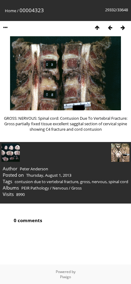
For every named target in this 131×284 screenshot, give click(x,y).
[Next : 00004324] (122, 27)
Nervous (60, 188)
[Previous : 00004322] (110, 27)
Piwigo (65, 276)
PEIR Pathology (35, 188)
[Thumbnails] (97, 27)
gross (85, 181)
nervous (99, 181)
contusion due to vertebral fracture (46, 181)
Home (10, 10)
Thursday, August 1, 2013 (48, 175)
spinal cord (118, 181)
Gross (76, 188)
